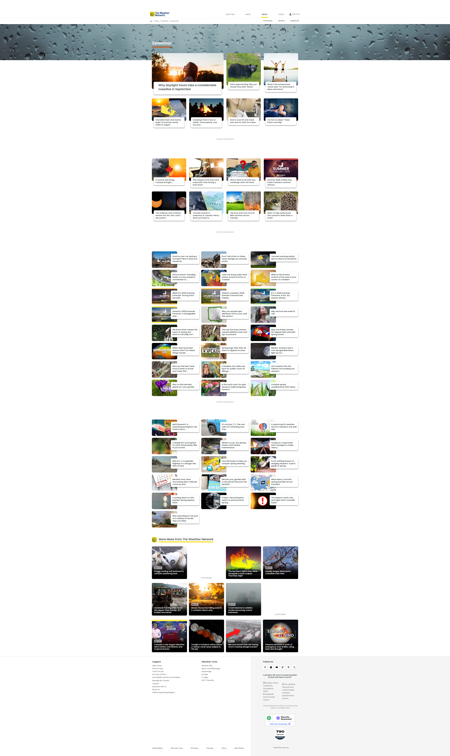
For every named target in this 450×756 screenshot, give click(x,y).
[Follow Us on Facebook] (265, 667)
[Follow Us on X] (294, 667)
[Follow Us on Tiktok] (283, 667)
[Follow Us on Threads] (288, 667)
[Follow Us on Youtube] (277, 667)
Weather (164, 21)
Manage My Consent (160, 680)
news (157, 21)
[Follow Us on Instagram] (271, 667)
